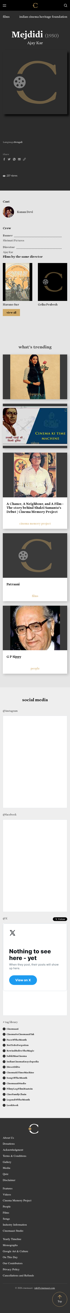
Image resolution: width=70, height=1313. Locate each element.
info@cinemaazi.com (44, 1288)
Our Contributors (13, 1263)
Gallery (7, 1162)
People (7, 1206)
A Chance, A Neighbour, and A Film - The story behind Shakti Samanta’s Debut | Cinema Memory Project (35, 508)
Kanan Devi (25, 212)
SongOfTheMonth (17, 1077)
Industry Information (15, 1224)
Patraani (13, 584)
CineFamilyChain (16, 1094)
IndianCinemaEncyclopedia (23, 1061)
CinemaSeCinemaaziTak (20, 1034)
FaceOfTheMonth (17, 1039)
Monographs (10, 1245)
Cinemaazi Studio (13, 1230)
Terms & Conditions (14, 1156)
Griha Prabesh (47, 304)
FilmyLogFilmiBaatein (20, 1088)
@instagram (10, 711)
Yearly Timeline (12, 1239)
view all (11, 312)
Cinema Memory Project (17, 1200)
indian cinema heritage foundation (43, 17)
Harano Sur (11, 304)
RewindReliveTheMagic (20, 1050)
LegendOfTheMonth (18, 1099)
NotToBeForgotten (18, 1045)
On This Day (10, 1257)
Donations (9, 1143)
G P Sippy (14, 657)
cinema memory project (35, 523)
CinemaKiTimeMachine (20, 1072)
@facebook (9, 814)
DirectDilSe (13, 1067)
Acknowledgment (13, 1149)
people (35, 668)
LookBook (12, 1105)
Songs (6, 1218)
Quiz (5, 1174)
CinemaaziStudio (16, 1083)
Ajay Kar (35, 42)
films (6, 17)
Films (6, 1212)
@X (5, 918)
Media (6, 1168)
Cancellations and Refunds (18, 1275)
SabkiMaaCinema (17, 1056)
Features (8, 1188)
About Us (8, 1137)
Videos (7, 1194)
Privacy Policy (11, 1269)
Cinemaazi (12, 1028)
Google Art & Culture (15, 1251)
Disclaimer (9, 1180)
